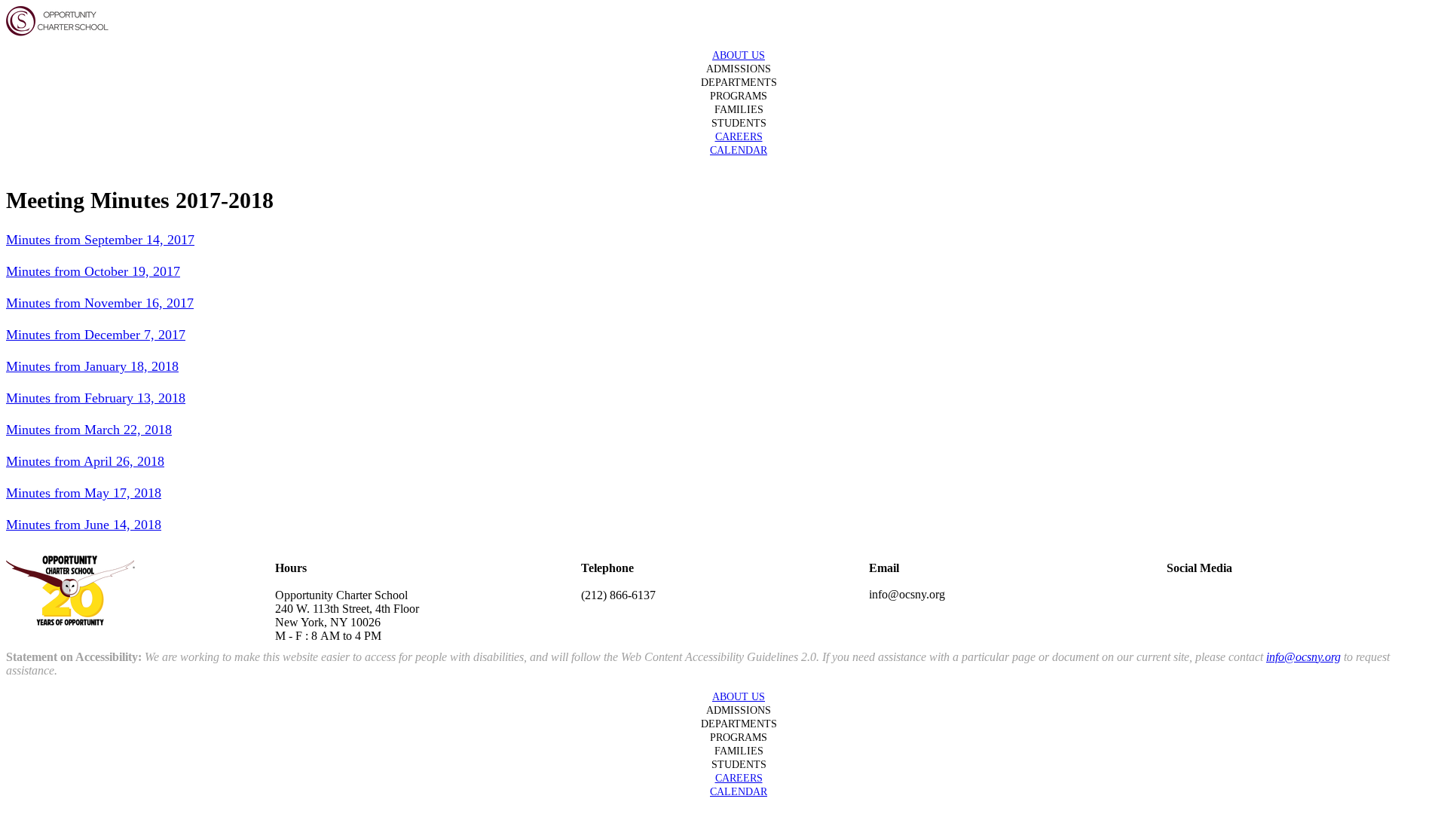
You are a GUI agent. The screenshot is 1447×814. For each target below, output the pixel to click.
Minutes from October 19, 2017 (93, 271)
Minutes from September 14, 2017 (100, 239)
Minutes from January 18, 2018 (92, 366)
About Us (738, 55)
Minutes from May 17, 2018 (83, 492)
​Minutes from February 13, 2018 (95, 397)
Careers (739, 136)
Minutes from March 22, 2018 (89, 429)
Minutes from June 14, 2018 (83, 524)
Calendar (738, 150)
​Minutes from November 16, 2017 (100, 303)
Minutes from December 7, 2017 (95, 334)
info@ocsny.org (1303, 656)
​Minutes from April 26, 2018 (85, 461)
